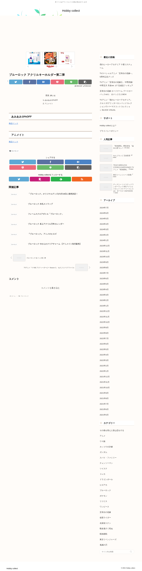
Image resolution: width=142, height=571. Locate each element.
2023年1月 (104, 306)
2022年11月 (104, 317)
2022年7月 (104, 338)
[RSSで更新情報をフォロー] (82, 179)
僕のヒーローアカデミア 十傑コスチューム (116, 66)
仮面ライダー (105, 518)
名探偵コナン (105, 523)
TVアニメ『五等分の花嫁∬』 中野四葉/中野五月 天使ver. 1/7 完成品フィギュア (116, 84)
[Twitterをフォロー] (19, 179)
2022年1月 (104, 371)
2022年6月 (104, 344)
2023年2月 (104, 300)
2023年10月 (105, 257)
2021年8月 (104, 398)
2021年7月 (104, 404)
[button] (131, 551)
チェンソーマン (106, 463)
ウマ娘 (102, 441)
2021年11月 (104, 382)
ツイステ (103, 469)
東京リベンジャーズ (108, 539)
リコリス (103, 501)
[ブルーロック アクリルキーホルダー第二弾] (43, 82)
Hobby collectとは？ (108, 126)
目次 (47, 95)
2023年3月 (104, 295)
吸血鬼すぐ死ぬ (106, 529)
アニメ (102, 436)
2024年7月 (104, 208)
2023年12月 (105, 246)
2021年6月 (104, 409)
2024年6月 (104, 213)
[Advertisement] (71, 32)
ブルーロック (15, 151)
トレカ (102, 474)
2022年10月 (105, 322)
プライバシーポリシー (109, 131)
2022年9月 (104, 327)
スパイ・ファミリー (108, 458)
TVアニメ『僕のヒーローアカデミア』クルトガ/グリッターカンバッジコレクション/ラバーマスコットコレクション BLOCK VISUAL (116, 105)
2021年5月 (104, 415)
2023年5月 (104, 284)
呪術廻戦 (103, 534)
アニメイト (49, 103)
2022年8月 (104, 333)
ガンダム (103, 452)
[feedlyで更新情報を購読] (61, 179)
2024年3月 (104, 229)
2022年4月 (104, 355)
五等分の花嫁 (105, 512)
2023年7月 (104, 273)
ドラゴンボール (106, 479)
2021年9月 (104, 393)
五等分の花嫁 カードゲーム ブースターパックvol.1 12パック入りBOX (116, 92)
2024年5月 (104, 219)
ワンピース (104, 507)
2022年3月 (104, 360)
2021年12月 (105, 377)
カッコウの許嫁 (106, 447)
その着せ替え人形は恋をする (112, 430)
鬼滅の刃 (103, 545)
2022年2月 (104, 366)
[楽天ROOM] (40, 179)
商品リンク (13, 123)
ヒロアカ (103, 485)
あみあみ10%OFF (51, 100)
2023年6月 (104, 278)
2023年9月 (104, 262)
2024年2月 (104, 235)
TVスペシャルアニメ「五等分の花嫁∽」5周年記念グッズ (116, 75)
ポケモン (103, 496)
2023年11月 (104, 251)
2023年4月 (104, 289)
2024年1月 (104, 240)
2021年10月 (105, 388)
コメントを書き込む (50, 288)
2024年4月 (104, 224)
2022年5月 (104, 349)
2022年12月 (105, 311)
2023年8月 (104, 268)
